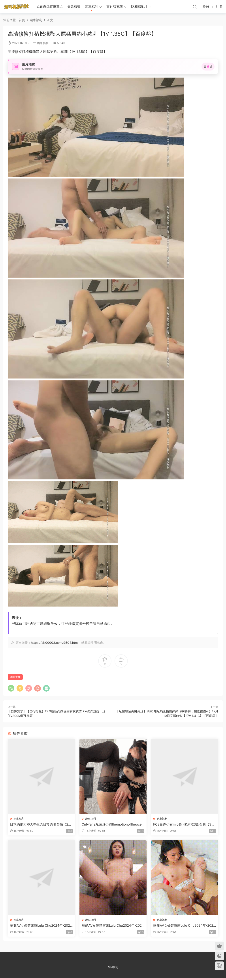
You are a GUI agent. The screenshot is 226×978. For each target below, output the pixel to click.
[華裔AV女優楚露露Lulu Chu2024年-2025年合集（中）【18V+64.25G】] (113, 877)
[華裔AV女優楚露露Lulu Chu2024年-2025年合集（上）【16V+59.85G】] (41, 877)
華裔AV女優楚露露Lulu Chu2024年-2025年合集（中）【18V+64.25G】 (113, 925)
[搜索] (194, 6)
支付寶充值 (114, 6)
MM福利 (113, 967)
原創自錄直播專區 (49, 6)
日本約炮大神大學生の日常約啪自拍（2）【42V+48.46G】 (41, 824)
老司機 (16, 6)
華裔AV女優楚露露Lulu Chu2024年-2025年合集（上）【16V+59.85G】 (41, 925)
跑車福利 (91, 6)
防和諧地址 (139, 6)
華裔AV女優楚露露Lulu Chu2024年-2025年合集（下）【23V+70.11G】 (184, 925)
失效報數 (74, 6)
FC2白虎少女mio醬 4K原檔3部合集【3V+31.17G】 (184, 824)
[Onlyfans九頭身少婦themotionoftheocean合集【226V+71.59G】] (113, 776)
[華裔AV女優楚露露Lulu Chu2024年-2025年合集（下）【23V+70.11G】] (184, 877)
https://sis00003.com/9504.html (54, 642)
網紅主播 (15, 677)
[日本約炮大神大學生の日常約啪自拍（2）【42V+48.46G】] (41, 776)
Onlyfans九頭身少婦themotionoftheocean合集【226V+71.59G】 (112, 824)
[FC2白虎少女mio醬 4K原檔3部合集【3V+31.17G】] (184, 776)
